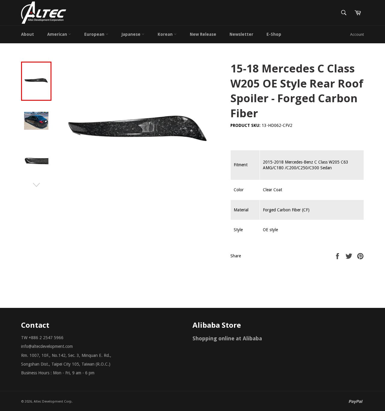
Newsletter (241, 34)
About (27, 34)
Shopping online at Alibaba (227, 338)
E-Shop (273, 34)
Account (357, 34)
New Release (203, 34)
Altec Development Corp (53, 401)
